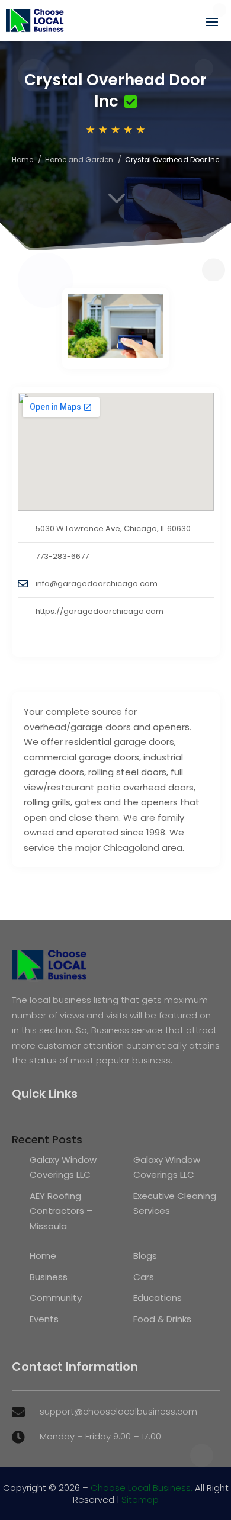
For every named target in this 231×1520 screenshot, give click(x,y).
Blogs (145, 1255)
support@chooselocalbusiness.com (118, 1411)
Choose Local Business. (141, 1488)
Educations (157, 1297)
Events (44, 1319)
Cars (143, 1277)
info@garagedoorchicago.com (97, 583)
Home (22, 160)
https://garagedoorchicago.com (99, 611)
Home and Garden (79, 160)
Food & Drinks (162, 1319)
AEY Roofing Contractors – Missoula (61, 1211)
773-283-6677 (62, 556)
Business (49, 1277)
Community (56, 1297)
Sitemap (140, 1499)
